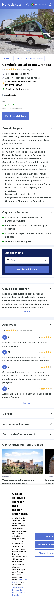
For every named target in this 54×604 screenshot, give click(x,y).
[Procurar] (27, 4)
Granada (7, 58)
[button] (27, 128)
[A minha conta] (50, 4)
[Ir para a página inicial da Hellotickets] (12, 4)
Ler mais (27, 311)
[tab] (27, 128)
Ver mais (27, 403)
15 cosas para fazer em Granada (29, 58)
